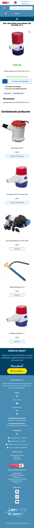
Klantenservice (24, 1)
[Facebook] (17, 492)
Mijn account (25, 3)
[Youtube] (17, 502)
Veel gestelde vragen (17, 481)
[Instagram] (17, 497)
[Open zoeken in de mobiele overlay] (21, 8)
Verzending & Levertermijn (17, 475)
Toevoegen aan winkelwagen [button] (17, 156)
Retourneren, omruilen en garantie (17, 479)
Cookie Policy (17, 459)
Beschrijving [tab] (7, 93)
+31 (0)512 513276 (17, 400)
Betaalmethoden (17, 473)
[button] (17, 19)
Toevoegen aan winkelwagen (20, 81)
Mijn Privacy (17, 457)
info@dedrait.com (17, 407)
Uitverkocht (17, 249)
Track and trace (17, 477)
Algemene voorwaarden (17, 455)
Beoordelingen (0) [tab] (18, 93)
